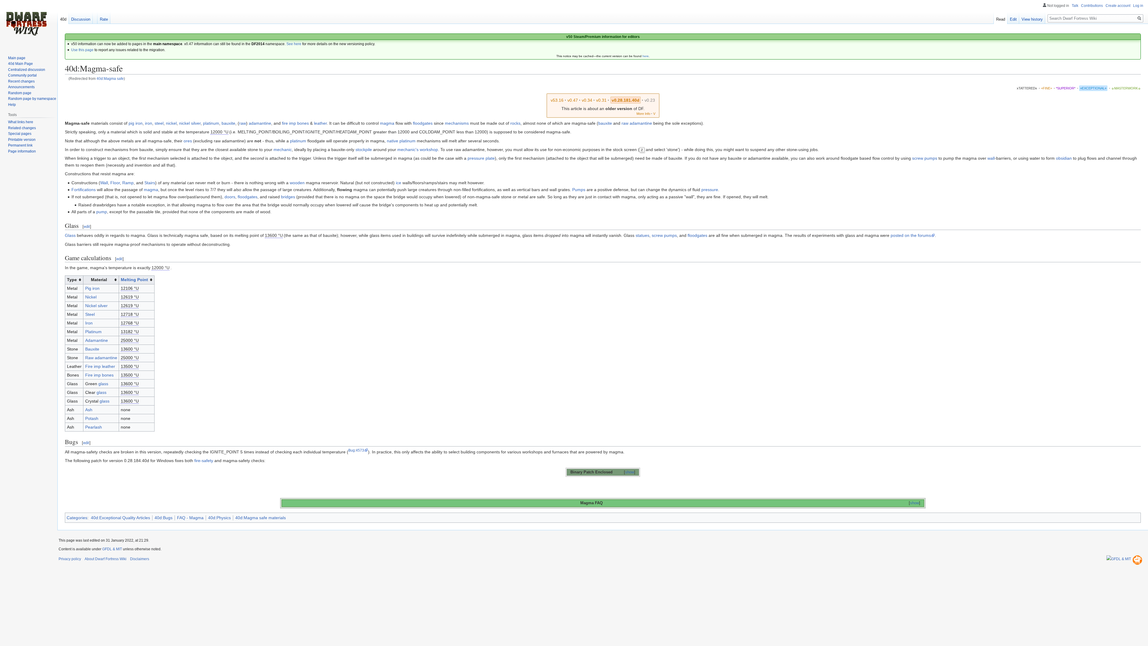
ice (398, 182)
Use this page (82, 50)
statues (642, 235)
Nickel (91, 297)
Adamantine (96, 340)
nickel (171, 123)
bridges (288, 196)
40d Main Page (20, 64)
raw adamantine (637, 123)
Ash (88, 409)
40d (63, 19)
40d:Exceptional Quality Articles (120, 517)
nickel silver (190, 123)
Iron (89, 323)
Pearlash (93, 427)
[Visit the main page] (26, 24)
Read (1000, 19)
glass (103, 383)
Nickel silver (96, 305)
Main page (16, 58)
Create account (1118, 6)
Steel (90, 314)
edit (87, 226)
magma (387, 123)
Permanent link (20, 145)
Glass (70, 235)
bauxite (228, 123)
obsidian (1064, 158)
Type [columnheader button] (72, 279)
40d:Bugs (163, 517)
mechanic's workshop (417, 149)
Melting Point (134, 279)
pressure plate (481, 158)
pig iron (136, 123)
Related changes (22, 128)
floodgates (423, 123)
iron (148, 123)
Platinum (93, 331)
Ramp (128, 182)
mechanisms (457, 123)
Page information (22, 151)
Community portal (22, 75)
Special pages (19, 134)
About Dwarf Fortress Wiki (105, 559)
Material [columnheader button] (99, 279)
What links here (20, 122)
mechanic (283, 149)
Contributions (1092, 6)
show (629, 472)
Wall (104, 182)
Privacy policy (70, 559)
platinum (211, 123)
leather (320, 123)
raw (242, 123)
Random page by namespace (32, 99)
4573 (360, 450)
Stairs (149, 182)
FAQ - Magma (190, 517)
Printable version (22, 140)
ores (188, 140)
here (645, 56)
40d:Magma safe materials (260, 517)
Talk (1075, 6)
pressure (709, 189)
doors (230, 196)
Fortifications (83, 189)
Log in (1138, 6)
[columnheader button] (137, 279)
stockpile (363, 149)
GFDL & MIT (112, 549)
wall (991, 158)
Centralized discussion (26, 70)
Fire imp (93, 366)
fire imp (289, 123)
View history (1032, 19)
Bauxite (92, 349)
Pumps (578, 189)
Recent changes (21, 81)
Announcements (21, 87)
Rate (104, 19)
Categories (77, 517)
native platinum (401, 140)
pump (101, 211)
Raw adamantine (101, 357)
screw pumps (924, 158)
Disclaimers (139, 559)
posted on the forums (911, 235)
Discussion (80, 19)
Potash (91, 418)
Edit (1013, 19)
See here (293, 44)
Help (12, 105)
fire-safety (203, 460)
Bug (351, 450)
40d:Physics (219, 517)
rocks (515, 123)
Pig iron (92, 288)
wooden (297, 182)
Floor (115, 182)
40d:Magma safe (110, 78)
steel (159, 123)
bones (303, 123)
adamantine (260, 123)
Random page (19, 93)
